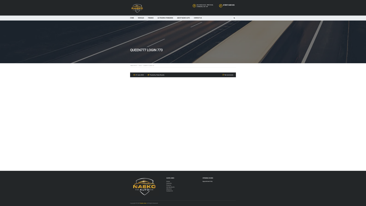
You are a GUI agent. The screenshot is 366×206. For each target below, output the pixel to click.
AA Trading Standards (165, 18)
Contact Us (198, 18)
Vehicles (141, 18)
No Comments (229, 75)
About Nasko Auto (183, 18)
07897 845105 (228, 5)
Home (132, 18)
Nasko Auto (143, 203)
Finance (151, 18)
